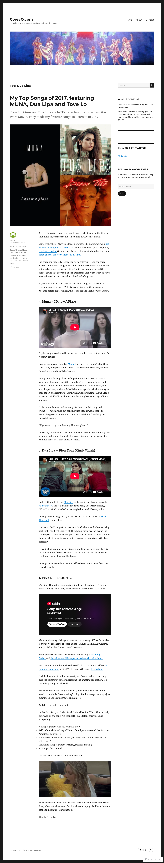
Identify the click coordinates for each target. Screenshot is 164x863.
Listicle (13, 255)
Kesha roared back (64, 247)
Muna (71, 364)
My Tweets (122, 156)
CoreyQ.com (21, 19)
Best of (13, 250)
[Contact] (151, 850)
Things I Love (21, 246)
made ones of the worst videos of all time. (60, 254)
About (139, 20)
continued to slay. (48, 251)
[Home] (140, 850)
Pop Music (23, 261)
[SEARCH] (152, 85)
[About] (145, 850)
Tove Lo (13, 263)
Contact (150, 20)
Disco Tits (14, 253)
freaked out (97, 669)
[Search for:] (134, 85)
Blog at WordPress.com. (31, 850)
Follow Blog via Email (133, 169)
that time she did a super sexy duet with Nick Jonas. (76, 658)
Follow (122, 194)
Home (129, 20)
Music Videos (15, 258)
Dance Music (21, 250)
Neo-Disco (14, 261)
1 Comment (14, 267)
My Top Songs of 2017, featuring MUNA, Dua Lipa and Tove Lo (52, 101)
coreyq (13, 240)
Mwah (24, 258)
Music (12, 246)
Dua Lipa (68, 502)
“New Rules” (45, 505)
